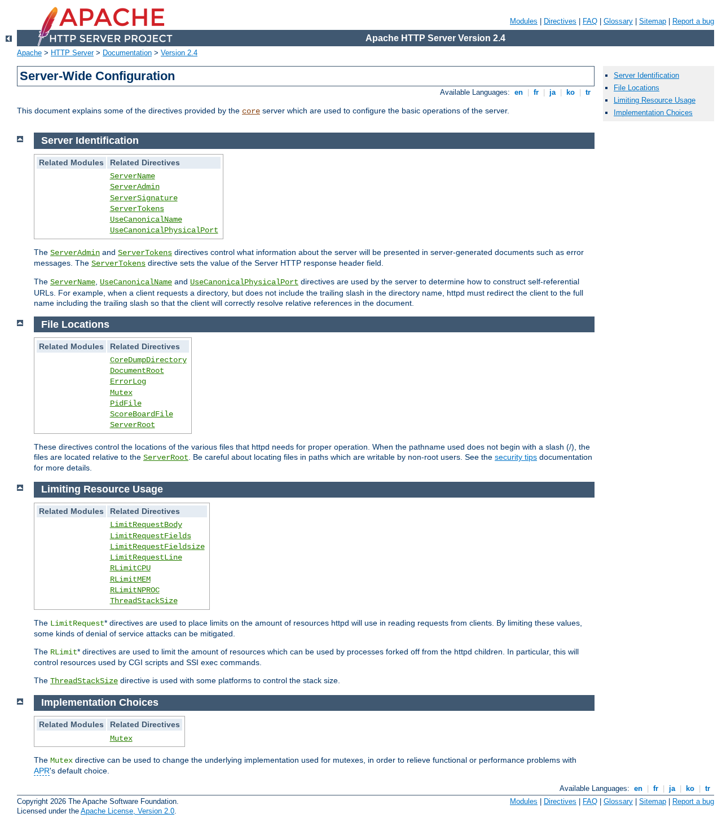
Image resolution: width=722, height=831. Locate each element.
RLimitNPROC (135, 590)
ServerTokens (137, 208)
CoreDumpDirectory (148, 359)
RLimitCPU (130, 568)
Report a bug (693, 21)
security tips (516, 456)
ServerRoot (132, 424)
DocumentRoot (137, 370)
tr (588, 92)
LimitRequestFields (150, 535)
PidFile (126, 403)
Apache (29, 53)
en (518, 92)
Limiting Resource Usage (654, 100)
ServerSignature (144, 198)
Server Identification (646, 75)
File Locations (636, 87)
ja (552, 92)
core (251, 111)
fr (536, 92)
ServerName (132, 176)
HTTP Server (72, 53)
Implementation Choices (653, 112)
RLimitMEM (130, 579)
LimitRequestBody (146, 524)
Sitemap (652, 21)
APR (42, 770)
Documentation (127, 53)
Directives (560, 21)
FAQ (590, 21)
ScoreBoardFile (141, 414)
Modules (524, 21)
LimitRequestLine (146, 557)
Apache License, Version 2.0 (127, 811)
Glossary (618, 21)
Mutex (121, 392)
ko (570, 92)
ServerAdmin (135, 186)
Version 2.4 (179, 53)
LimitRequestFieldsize (157, 546)
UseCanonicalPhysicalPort (164, 230)
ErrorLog (128, 381)
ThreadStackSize (144, 600)
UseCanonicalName (146, 219)
